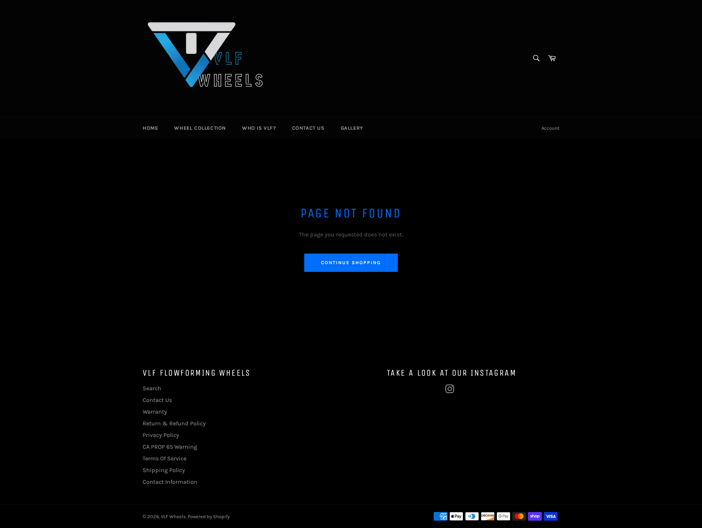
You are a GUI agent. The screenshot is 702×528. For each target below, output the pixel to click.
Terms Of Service (164, 458)
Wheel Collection (200, 128)
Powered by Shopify (209, 516)
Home (150, 128)
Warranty (155, 411)
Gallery (352, 128)
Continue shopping (351, 262)
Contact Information (170, 481)
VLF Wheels (173, 516)
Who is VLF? (259, 128)
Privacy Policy (161, 435)
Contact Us (308, 128)
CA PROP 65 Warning (170, 446)
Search (152, 388)
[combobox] (536, 58)
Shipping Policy (164, 470)
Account (550, 128)
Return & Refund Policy (174, 423)
